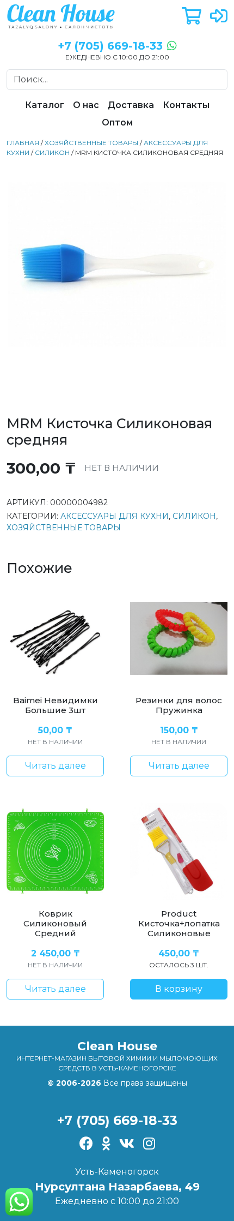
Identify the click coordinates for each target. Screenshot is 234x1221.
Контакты (186, 105)
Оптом (117, 122)
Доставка (131, 105)
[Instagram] (149, 1144)
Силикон (52, 152)
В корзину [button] (178, 989)
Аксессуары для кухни (114, 516)
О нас (86, 105)
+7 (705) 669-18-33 (117, 1120)
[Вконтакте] (126, 1144)
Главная (23, 143)
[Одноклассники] (106, 1144)
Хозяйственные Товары (91, 143)
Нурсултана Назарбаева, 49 (117, 1186)
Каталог (44, 105)
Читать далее (55, 766)
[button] (191, 16)
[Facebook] (86, 1144)
